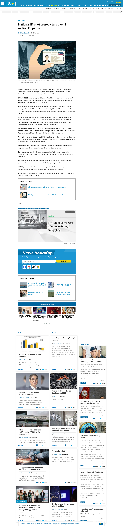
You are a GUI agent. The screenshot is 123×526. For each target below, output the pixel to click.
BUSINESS (54, 5)
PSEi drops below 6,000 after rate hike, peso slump (63, 430)
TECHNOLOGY (65, 8)
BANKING (85, 8)
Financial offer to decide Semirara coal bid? (61, 392)
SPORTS (60, 5)
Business (22, 20)
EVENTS (86, 5)
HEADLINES (28, 5)
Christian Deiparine (24, 33)
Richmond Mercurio (58, 434)
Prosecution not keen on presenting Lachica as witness (91, 361)
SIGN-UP (64, 261)
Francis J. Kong (57, 454)
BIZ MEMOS (118, 8)
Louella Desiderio (24, 359)
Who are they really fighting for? (92, 472)
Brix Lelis (55, 396)
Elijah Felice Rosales (25, 437)
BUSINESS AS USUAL (75, 8)
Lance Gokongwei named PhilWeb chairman (29, 393)
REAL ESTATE (93, 8)
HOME (22, 5)
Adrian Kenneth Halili (25, 473)
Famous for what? (58, 451)
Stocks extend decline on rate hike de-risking (63, 505)
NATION (42, 5)
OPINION (36, 5)
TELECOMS (110, 8)
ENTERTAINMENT (69, 5)
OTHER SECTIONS (102, 5)
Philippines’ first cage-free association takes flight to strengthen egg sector (29, 507)
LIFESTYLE (79, 5)
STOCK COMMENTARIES (53, 8)
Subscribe (118, 2)
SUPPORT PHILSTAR (115, 5)
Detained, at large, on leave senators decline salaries (90, 402)
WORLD (48, 5)
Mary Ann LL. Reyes (57, 343)
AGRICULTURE (102, 8)
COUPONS (93, 5)
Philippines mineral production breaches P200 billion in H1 (31, 468)
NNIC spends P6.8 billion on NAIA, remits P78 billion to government (30, 432)
